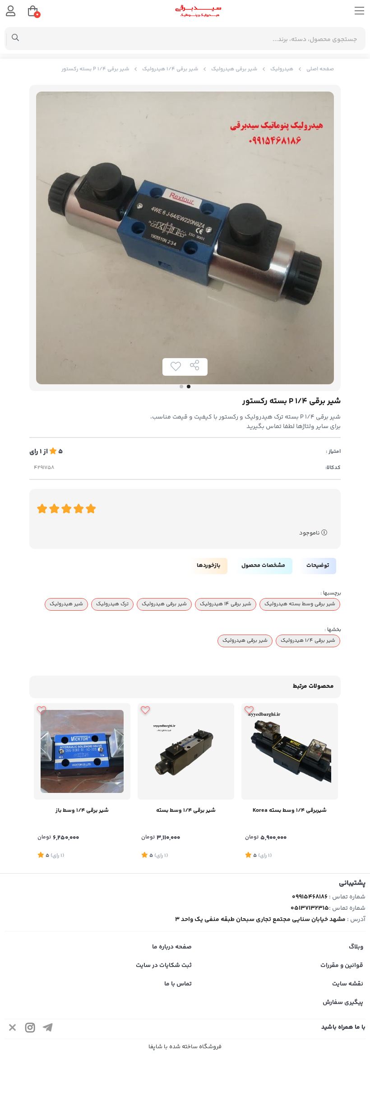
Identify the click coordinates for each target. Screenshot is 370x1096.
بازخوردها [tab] (208, 565)
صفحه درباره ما (172, 947)
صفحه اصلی (320, 69)
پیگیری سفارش (343, 1003)
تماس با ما (178, 984)
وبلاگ (356, 947)
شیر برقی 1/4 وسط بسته (186, 810)
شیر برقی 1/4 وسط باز (82, 810)
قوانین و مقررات (341, 966)
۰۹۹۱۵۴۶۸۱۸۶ (310, 897)
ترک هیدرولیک (112, 604)
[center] (15, 38)
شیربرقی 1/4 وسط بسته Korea (290, 810)
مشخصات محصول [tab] (263, 565)
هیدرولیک (281, 69)
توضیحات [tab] (317, 565)
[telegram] (48, 1029)
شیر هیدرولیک (66, 604)
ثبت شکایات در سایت (164, 966)
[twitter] (12, 1029)
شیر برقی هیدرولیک (234, 69)
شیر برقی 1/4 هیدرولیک (170, 69)
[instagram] (30, 1029)
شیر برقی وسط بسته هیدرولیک (299, 604)
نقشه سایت (347, 984)
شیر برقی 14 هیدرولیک (225, 604)
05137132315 (310, 908)
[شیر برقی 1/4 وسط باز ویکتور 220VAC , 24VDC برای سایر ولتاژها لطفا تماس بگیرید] (82, 751)
